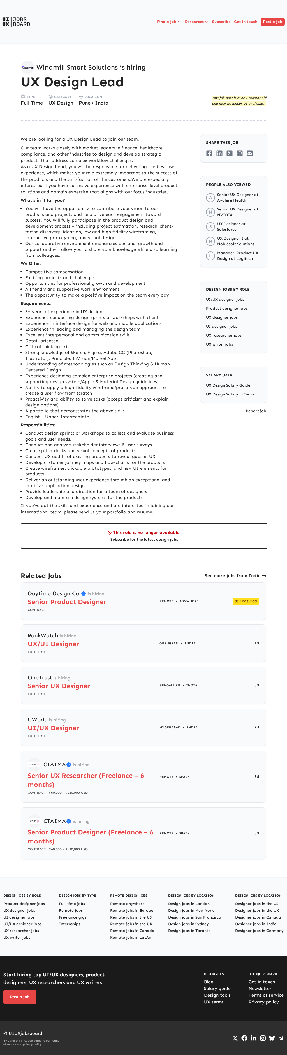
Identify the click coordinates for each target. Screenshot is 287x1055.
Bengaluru (169, 685)
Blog (209, 981)
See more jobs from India (233, 575)
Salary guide (217, 988)
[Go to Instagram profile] (263, 1038)
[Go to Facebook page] (244, 1038)
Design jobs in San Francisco (194, 917)
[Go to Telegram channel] (281, 1038)
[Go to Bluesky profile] (272, 1038)
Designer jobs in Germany (259, 930)
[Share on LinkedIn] (219, 153)
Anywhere (189, 601)
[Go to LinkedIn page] (254, 1038)
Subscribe (221, 21)
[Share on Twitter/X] (229, 153)
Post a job (273, 21)
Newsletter (260, 988)
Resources (194, 21)
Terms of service (266, 995)
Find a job (167, 21)
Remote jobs (71, 910)
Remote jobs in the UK (131, 924)
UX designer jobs (222, 317)
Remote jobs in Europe (131, 910)
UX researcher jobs (224, 335)
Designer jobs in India (256, 924)
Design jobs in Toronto (189, 930)
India (101, 103)
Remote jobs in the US (131, 917)
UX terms (214, 1002)
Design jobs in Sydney (188, 924)
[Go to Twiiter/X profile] (235, 1038)
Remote (166, 601)
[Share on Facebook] (209, 153)
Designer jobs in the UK (257, 910)
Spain (184, 777)
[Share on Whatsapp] (239, 153)
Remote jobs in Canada (132, 930)
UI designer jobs (221, 326)
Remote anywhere (127, 903)
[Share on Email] (249, 153)
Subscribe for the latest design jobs (144, 539)
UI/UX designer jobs (225, 299)
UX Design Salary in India (230, 394)
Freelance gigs (72, 917)
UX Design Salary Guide (228, 385)
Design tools (217, 995)
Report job (256, 411)
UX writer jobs (219, 344)
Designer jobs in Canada (258, 917)
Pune (85, 103)
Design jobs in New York (191, 910)
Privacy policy (264, 1002)
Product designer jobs (226, 308)
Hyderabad (169, 727)
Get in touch (245, 21)
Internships (69, 924)
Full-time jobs (72, 903)
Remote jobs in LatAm (131, 937)
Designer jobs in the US (256, 903)
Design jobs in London (189, 903)
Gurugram (169, 643)
